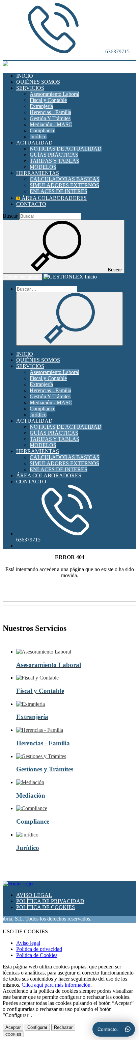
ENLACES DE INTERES (58, 191)
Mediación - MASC (51, 124)
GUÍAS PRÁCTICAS (54, 155)
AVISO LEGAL (34, 895)
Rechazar (63, 1027)
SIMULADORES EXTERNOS (64, 185)
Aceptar (13, 1027)
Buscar (10, 216)
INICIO (24, 76)
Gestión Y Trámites (50, 118)
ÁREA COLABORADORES (53, 198)
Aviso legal (28, 943)
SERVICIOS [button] (30, 88)
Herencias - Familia (50, 112)
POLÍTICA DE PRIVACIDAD (50, 901)
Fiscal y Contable (48, 100)
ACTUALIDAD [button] (34, 142)
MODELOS (43, 167)
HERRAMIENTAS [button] (37, 173)
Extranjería (41, 106)
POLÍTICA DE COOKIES (45, 907)
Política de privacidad (39, 949)
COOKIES (13, 1034)
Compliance (42, 130)
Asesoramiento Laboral (54, 94)
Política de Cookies (36, 955)
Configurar (37, 1027)
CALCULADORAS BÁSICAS (65, 179)
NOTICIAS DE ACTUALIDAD (66, 149)
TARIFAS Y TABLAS (54, 161)
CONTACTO (31, 204)
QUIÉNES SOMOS (38, 82)
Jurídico (38, 136)
